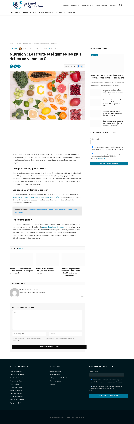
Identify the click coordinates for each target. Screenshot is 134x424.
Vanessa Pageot (29, 49)
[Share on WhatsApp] (19, 66)
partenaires (101, 158)
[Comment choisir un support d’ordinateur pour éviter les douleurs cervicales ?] (95, 123)
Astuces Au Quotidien (17, 375)
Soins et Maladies (45, 12)
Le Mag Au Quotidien (16, 387)
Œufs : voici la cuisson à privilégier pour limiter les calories (45, 271)
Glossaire (113, 5)
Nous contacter (55, 375)
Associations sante (87, 5)
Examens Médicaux (101, 5)
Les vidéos (72, 12)
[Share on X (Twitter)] (15, 66)
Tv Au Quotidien (15, 384)
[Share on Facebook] (11, 66)
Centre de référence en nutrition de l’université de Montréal (36, 197)
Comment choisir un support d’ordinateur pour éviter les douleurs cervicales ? (113, 123)
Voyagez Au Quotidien (17, 403)
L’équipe (52, 384)
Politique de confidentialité (58, 378)
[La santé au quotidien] (28, 5)
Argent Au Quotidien (16, 390)
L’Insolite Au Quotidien (17, 378)
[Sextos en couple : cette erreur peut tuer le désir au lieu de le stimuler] (95, 113)
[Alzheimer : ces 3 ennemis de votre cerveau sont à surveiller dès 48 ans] (107, 63)
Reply (82, 296)
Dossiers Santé (28, 12)
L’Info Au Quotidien (16, 371)
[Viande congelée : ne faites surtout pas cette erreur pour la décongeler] (21, 259)
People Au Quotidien (16, 381)
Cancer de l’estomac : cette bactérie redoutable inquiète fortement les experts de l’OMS (113, 103)
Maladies (65, 5)
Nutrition (13, 49)
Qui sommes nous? (56, 371)
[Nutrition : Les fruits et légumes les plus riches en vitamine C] (47, 95)
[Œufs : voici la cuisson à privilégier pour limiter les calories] (47, 259)
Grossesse (59, 12)
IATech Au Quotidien (16, 396)
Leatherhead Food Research (53, 227)
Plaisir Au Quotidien (16, 393)
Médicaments (75, 5)
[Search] (123, 12)
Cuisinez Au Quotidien (17, 400)
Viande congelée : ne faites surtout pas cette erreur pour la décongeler (21, 271)
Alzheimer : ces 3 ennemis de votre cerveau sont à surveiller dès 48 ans (107, 76)
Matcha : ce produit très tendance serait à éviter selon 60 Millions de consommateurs (71, 272)
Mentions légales (55, 381)
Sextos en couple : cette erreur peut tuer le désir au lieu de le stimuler (112, 113)
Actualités (15, 12)
